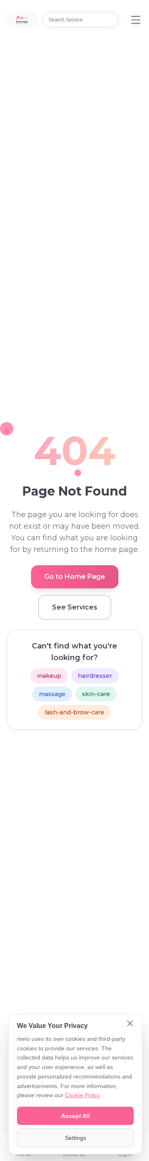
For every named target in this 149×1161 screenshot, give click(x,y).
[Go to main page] (21, 20)
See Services (74, 607)
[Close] (130, 1024)
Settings (75, 1137)
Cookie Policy (82, 1095)
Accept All (75, 1116)
